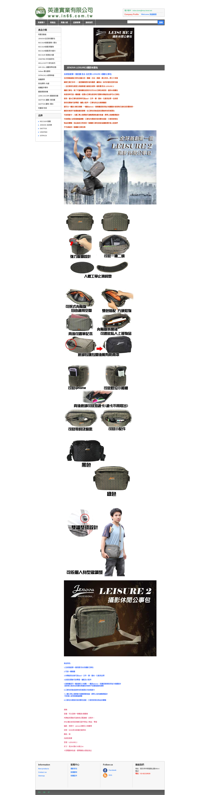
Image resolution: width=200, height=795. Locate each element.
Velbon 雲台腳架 (44, 71)
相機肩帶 (41, 79)
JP (49, 792)
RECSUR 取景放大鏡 (46, 55)
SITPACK (43, 136)
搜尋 (161, 22)
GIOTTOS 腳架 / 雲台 (45, 104)
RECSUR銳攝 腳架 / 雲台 (47, 43)
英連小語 (64, 22)
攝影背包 (74, 769)
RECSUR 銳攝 (45, 121)
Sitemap (41, 776)
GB (44, 792)
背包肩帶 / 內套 (43, 84)
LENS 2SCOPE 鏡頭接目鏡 (48, 96)
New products (43, 769)
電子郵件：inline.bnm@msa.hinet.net (138, 11)
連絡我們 (89, 22)
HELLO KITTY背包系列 (46, 63)
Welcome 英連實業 (149, 14)
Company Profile (131, 14)
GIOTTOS (43, 129)
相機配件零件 (43, 88)
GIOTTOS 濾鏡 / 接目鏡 (46, 100)
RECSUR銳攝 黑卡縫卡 (47, 51)
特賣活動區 (42, 35)
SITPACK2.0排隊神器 (46, 75)
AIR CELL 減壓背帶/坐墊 (47, 67)
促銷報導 (76, 22)
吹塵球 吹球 (42, 108)
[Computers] (64, 13)
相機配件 (74, 776)
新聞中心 (75, 765)
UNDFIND (43, 132)
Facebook (112, 770)
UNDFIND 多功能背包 (46, 59)
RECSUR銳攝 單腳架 (46, 47)
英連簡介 (41, 22)
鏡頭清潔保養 (43, 92)
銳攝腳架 (74, 772)
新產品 (53, 22)
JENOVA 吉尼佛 (46, 125)
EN (39, 792)
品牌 (40, 115)
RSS (110, 775)
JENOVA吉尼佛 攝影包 (46, 39)
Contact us (42, 772)
